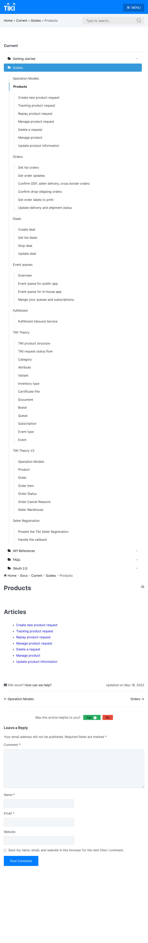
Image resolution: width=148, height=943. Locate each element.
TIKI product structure (34, 343)
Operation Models (26, 78)
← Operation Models (19, 699)
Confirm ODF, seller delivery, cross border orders (54, 183)
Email (9, 813)
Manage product (30, 137)
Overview (25, 275)
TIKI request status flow (35, 351)
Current (21, 20)
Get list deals (27, 237)
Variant (23, 375)
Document (25, 399)
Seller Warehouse (30, 510)
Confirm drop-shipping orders (40, 192)
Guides (36, 20)
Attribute (24, 367)
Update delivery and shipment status (45, 208)
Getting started (24, 59)
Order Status (27, 494)
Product (24, 469)
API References (24, 551)
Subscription (27, 423)
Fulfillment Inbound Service (37, 321)
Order (22, 478)
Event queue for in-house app (39, 292)
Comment (12, 745)
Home (8, 20)
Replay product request (35, 113)
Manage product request (36, 121)
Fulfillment (20, 310)
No (108, 717)
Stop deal (25, 246)
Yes (91, 717)
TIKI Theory (21, 332)
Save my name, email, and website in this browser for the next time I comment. (66, 850)
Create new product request (38, 97)
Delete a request (30, 130)
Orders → (137, 699)
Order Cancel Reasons (34, 502)
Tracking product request (36, 105)
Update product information (38, 146)
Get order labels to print (35, 200)
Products (20, 86)
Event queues (23, 265)
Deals (17, 219)
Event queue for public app (38, 283)
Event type (26, 432)
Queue (22, 416)
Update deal (27, 253)
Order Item (26, 486)
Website (9, 832)
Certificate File (29, 391)
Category (25, 359)
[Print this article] (142, 586)
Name (9, 795)
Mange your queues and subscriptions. (46, 299)
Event (22, 440)
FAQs (16, 560)
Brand (22, 407)
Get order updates (31, 175)
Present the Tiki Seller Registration (43, 532)
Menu (136, 7)
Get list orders (28, 167)
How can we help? (38, 685)
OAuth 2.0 (20, 568)
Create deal (26, 229)
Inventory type (28, 383)
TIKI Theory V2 (23, 450)
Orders (18, 157)
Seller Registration (26, 521)
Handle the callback (32, 540)
